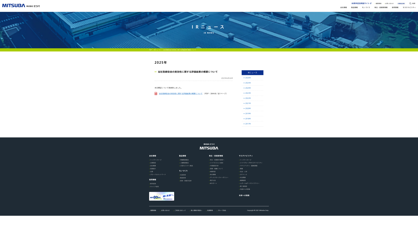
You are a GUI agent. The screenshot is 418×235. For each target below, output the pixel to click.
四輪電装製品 (184, 160)
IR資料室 (213, 171)
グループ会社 (222, 210)
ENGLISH (402, 3)
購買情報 (378, 3)
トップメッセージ (155, 160)
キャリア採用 (154, 186)
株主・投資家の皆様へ (217, 160)
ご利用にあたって (180, 210)
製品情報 (354, 7)
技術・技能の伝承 (185, 181)
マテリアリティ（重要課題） (249, 166)
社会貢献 (243, 177)
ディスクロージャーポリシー (219, 177)
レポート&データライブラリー (249, 183)
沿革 (151, 171)
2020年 (248, 108)
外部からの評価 (245, 189)
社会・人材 (243, 171)
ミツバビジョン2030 (216, 163)
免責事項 (210, 210)
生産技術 (183, 175)
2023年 (248, 93)
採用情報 (395, 7)
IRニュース (157, 50)
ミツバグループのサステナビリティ (251, 163)
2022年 (248, 98)
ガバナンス (243, 174)
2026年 (248, 78)
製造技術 (183, 178)
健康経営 (243, 180)
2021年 (248, 103)
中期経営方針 (214, 166)
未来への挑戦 (244, 195)
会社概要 (153, 166)
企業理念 (153, 163)
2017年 (248, 124)
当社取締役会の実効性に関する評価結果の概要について (180, 93)
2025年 (248, 83)
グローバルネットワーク (158, 174)
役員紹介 (153, 169)
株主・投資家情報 (381, 7)
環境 (241, 169)
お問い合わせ (389, 3)
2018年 (248, 118)
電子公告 (213, 180)
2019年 (248, 113)
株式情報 (213, 174)
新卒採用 (153, 184)
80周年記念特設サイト (360, 3)
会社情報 (343, 7)
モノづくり (366, 7)
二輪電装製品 (184, 163)
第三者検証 (243, 186)
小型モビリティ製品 (186, 166)
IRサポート (213, 183)
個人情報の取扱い (196, 210)
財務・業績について (216, 169)
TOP (150, 50)
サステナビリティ (409, 7)
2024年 (248, 88)
